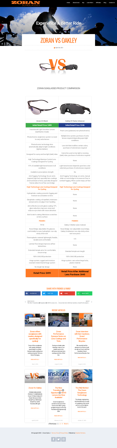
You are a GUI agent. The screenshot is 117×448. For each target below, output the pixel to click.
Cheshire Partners (80, 433)
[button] (33, 293)
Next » (66, 424)
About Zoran (76, 2)
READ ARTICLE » (35, 359)
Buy (83, 2)
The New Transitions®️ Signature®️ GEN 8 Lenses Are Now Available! (58, 393)
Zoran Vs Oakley (35, 388)
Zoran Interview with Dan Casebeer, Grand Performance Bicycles (81, 336)
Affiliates (98, 2)
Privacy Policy (64, 433)
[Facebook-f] (53, 439)
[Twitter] (58, 439)
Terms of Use (55, 433)
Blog (105, 2)
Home (68, 2)
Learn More (90, 2)
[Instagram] (63, 439)
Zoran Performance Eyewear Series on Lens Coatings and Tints (58, 336)
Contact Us (112, 2)
